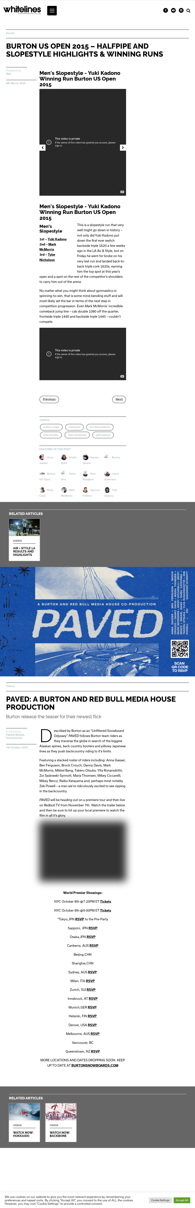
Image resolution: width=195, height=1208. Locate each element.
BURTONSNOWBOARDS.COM (94, 1065)
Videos (10, 686)
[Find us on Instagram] (181, 10)
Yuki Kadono (57, 239)
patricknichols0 (15, 738)
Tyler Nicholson (77, 435)
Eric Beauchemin (100, 427)
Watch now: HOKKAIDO (24, 1122)
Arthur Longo (51, 427)
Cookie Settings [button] (160, 1200)
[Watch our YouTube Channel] (173, 10)
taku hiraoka (50, 435)
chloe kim (74, 427)
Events (10, 33)
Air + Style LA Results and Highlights (24, 540)
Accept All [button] (182, 1200)
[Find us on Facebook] (165, 10)
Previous (49, 399)
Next (119, 399)
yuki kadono (103, 435)
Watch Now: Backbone (61, 1122)
